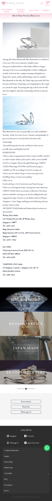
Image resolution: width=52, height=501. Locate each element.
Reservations (26, 401)
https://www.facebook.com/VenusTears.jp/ (26, 184)
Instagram (13, 436)
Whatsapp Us (14, 443)
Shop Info (26, 406)
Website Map (8, 467)
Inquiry (6, 456)
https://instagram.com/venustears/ (34, 187)
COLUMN (8, 473)
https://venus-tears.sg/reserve (32, 173)
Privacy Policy (8, 462)
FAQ (5, 479)
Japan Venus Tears (33, 443)
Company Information (11, 450)
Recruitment (8, 485)
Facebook (30, 436)
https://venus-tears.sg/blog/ (21, 177)
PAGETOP (48, 474)
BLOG (6, 490)
